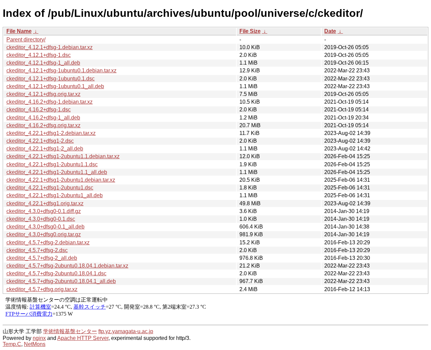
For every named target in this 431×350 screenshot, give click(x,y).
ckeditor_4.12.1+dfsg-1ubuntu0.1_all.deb (55, 86)
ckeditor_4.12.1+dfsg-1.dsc (38, 55)
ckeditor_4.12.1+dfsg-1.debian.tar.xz (49, 47)
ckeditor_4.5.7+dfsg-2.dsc (37, 250)
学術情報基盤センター (70, 331)
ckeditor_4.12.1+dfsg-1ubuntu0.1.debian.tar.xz (61, 70)
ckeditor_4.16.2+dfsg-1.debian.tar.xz (49, 102)
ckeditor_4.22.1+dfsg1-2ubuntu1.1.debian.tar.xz (63, 156)
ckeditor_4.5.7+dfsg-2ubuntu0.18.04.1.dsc (56, 273)
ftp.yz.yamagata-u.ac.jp (125, 331)
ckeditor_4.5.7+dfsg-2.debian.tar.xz (48, 242)
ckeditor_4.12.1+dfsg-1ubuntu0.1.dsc (50, 78)
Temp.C (12, 344)
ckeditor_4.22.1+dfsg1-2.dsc (40, 141)
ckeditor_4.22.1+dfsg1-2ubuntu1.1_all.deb (56, 172)
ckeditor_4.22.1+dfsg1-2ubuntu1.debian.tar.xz (60, 180)
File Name (19, 31)
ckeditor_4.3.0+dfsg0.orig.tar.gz (43, 234)
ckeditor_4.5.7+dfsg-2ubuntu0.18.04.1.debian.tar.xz (67, 266)
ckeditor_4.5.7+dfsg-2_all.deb (41, 258)
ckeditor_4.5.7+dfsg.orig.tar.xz (41, 289)
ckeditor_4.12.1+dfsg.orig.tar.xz (43, 94)
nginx (39, 338)
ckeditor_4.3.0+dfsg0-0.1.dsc (40, 219)
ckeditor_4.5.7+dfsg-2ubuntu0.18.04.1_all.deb (61, 281)
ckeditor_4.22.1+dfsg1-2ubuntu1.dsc (49, 187)
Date (330, 31)
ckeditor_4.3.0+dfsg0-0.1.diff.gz (43, 211)
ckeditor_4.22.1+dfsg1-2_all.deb (44, 148)
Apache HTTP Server (82, 338)
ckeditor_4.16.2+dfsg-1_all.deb (43, 117)
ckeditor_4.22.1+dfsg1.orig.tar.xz (45, 203)
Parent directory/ (25, 39)
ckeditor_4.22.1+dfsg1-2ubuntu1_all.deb (54, 195)
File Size (250, 31)
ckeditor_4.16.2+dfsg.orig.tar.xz (43, 125)
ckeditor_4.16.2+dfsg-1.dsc (38, 109)
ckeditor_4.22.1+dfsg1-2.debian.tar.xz (51, 133)
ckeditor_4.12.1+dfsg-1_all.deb (43, 63)
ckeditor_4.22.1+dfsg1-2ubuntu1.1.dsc (52, 164)
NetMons (34, 344)
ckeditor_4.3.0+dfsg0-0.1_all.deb (45, 227)
